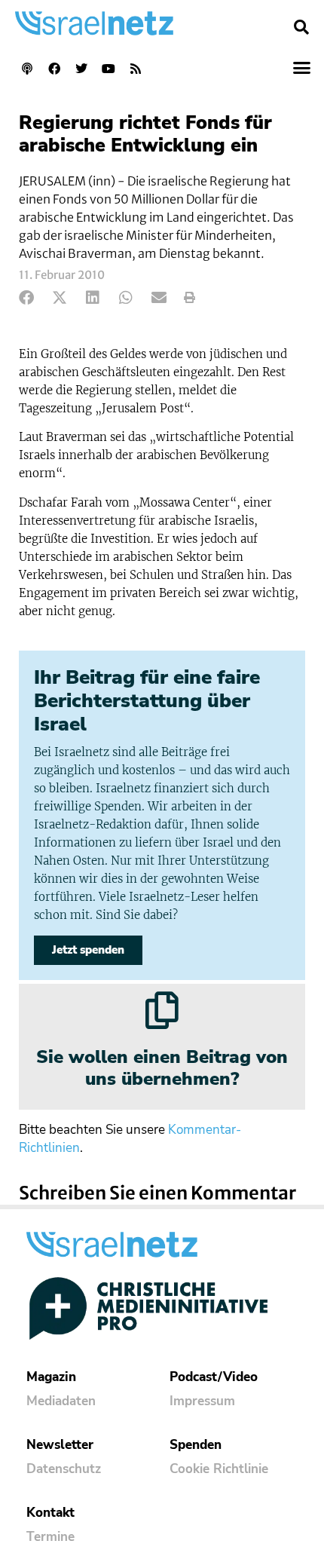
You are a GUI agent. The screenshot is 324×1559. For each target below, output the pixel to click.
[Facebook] (54, 69)
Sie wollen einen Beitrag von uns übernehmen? (162, 1068)
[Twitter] (81, 69)
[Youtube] (108, 69)
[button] (301, 27)
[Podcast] (27, 69)
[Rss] (136, 69)
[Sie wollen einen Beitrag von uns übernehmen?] (162, 1010)
